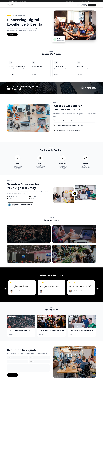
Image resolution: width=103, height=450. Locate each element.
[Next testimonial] (97, 289)
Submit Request (12, 375)
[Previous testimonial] (5, 289)
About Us (47, 4)
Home (36, 4)
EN (92, 1)
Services (41, 4)
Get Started (92, 4)
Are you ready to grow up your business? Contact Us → (18, 1)
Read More (11, 334)
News (59, 4)
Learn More (12, 74)
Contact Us (65, 4)
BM (95, 1)
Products (54, 4)
